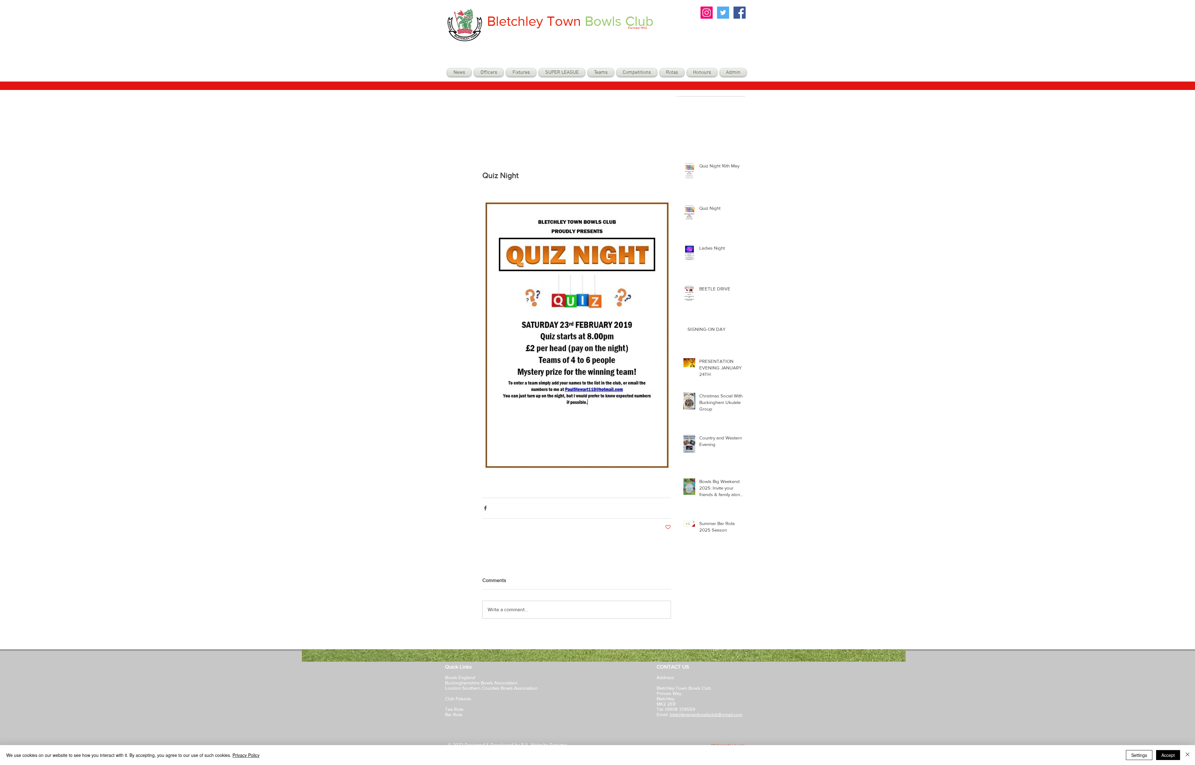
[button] (600, 72)
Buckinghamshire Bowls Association (481, 682)
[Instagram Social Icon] (707, 13)
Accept (1168, 755)
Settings (1139, 755)
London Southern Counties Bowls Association (491, 688)
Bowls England (460, 677)
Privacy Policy (246, 755)
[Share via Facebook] (485, 508)
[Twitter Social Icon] (723, 13)
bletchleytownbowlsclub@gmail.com (706, 714)
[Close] (1187, 755)
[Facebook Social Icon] (739, 13)
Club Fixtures (458, 698)
